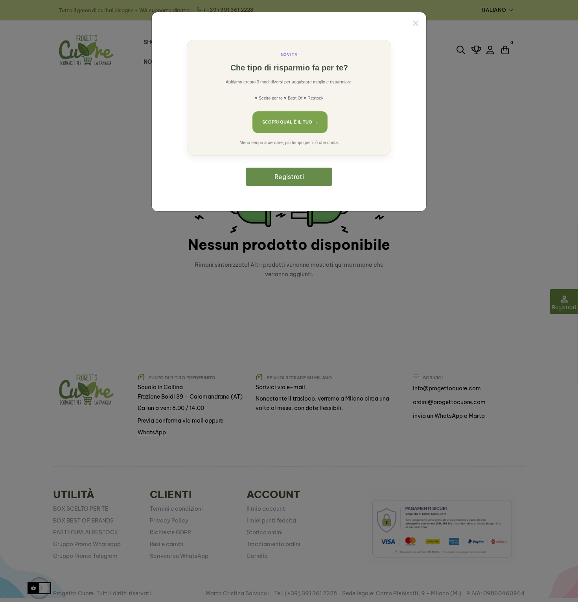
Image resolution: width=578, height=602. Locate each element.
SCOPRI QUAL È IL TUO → (290, 122)
